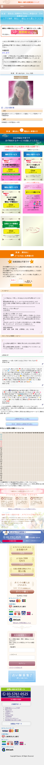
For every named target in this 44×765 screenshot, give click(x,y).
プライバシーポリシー (11, 718)
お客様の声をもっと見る (22, 419)
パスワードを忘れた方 (15, 667)
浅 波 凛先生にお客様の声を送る (22, 424)
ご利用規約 (8, 716)
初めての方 (8, 709)
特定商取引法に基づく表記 (13, 720)
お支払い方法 (9, 715)
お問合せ (7, 713)
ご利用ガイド (9, 711)
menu (22, 6)
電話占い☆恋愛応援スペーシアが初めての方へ (22, 509)
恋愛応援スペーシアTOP (12, 708)
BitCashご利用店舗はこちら (22, 623)
